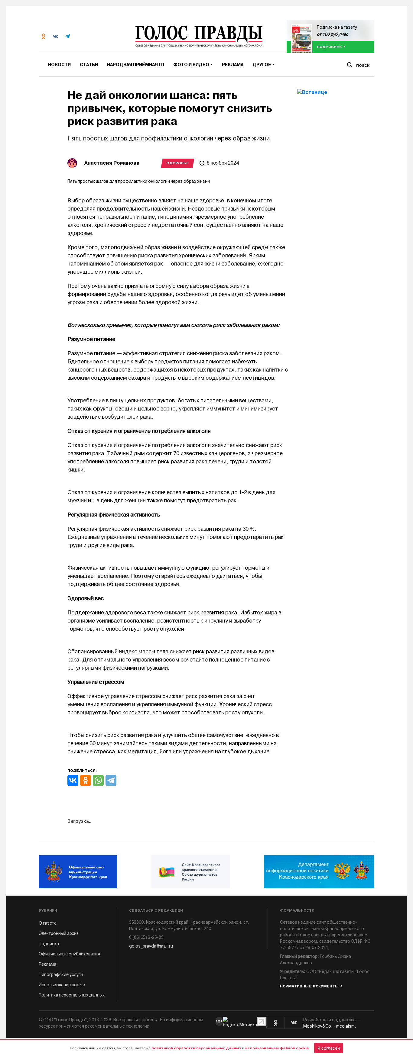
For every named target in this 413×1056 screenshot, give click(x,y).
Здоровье (177, 163)
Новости (59, 65)
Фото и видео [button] (191, 65)
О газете (48, 923)
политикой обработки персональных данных (196, 1048)
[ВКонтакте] (72, 780)
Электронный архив (59, 933)
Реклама (232, 65)
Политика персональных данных (72, 995)
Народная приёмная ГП (135, 65)
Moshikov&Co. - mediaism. (329, 1026)
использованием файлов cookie (277, 1048)
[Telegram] (111, 780)
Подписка (49, 943)
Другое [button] (261, 65)
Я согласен (328, 1048)
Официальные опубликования (69, 954)
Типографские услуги (61, 974)
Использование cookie (62, 984)
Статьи (89, 65)
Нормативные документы (309, 986)
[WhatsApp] (98, 780)
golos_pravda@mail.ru (151, 946)
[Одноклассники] (85, 780)
